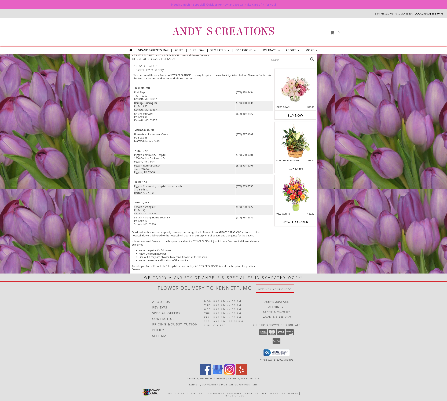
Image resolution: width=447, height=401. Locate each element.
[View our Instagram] (229, 374)
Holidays (269, 50)
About (291, 50)
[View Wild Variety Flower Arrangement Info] (295, 194)
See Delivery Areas (275, 289)
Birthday (196, 50)
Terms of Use (234, 395)
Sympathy (218, 50)
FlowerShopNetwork (226, 393)
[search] (312, 59)
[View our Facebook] (205, 374)
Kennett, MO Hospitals (243, 378)
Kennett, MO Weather (203, 384)
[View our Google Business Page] (217, 374)
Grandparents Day (153, 50)
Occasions (244, 50)
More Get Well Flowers (290, 66)
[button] (335, 32)
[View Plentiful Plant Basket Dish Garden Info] (295, 140)
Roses (179, 50)
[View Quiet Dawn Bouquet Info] (295, 87)
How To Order (295, 222)
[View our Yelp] (241, 374)
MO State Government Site (239, 384)
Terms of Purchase (284, 393)
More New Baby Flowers (290, 231)
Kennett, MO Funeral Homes (207, 378)
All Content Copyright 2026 (189, 393)
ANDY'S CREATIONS (223, 31)
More (310, 50)
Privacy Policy (255, 393)
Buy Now (295, 115)
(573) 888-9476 (434, 13)
